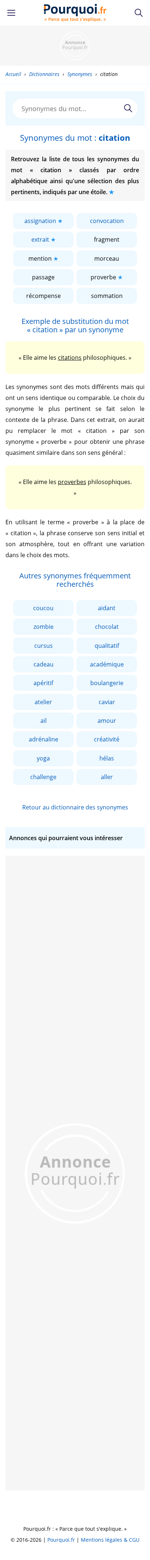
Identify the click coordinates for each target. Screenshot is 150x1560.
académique (107, 664)
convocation (107, 221)
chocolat (107, 627)
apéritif (43, 683)
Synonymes (79, 74)
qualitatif (107, 646)
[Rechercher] (128, 108)
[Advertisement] (75, 45)
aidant (106, 608)
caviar (107, 702)
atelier (43, 702)
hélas (106, 758)
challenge (43, 777)
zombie (43, 627)
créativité (106, 739)
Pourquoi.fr (61, 1539)
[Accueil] (75, 13)
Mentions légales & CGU (110, 1539)
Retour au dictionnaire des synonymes (75, 807)
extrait (40, 239)
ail (43, 721)
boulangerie (106, 683)
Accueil (13, 74)
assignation (40, 221)
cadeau (43, 664)
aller (107, 777)
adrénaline (43, 739)
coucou (43, 608)
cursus (43, 646)
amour (107, 721)
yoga (43, 758)
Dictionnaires (44, 74)
